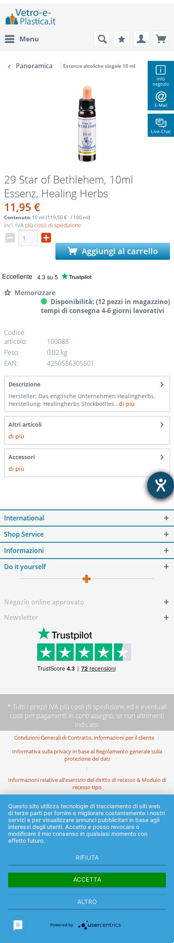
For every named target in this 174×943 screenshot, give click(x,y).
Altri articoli (25, 424)
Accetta (87, 879)
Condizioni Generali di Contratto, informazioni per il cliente (84, 737)
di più (127, 404)
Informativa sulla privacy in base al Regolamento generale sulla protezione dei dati (87, 755)
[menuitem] (21, 39)
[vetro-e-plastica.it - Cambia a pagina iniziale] (30, 17)
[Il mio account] (141, 39)
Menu (29, 38)
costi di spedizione (98, 706)
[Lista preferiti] (121, 39)
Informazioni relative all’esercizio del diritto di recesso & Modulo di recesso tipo (87, 783)
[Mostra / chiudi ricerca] (101, 39)
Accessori (21, 457)
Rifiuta (87, 857)
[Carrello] (161, 39)
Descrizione (24, 384)
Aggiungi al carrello (119, 251)
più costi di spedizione (53, 225)
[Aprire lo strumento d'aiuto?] (160, 485)
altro (87, 902)
